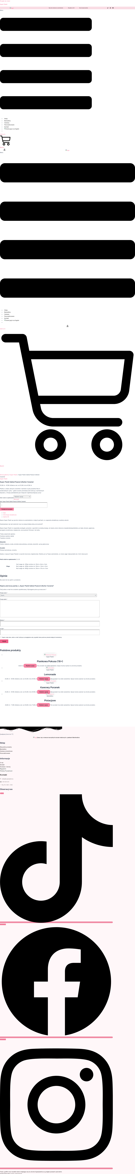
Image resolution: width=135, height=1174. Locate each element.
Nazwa (2, 620)
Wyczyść (16, 499)
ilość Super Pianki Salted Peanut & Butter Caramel (13, 501)
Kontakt (6, 127)
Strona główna (4, 474)
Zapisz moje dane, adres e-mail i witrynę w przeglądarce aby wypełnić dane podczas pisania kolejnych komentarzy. (32, 637)
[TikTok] (107, 8)
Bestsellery (7, 121)
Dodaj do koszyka (7, 509)
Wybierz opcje (30, 666)
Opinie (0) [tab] (6, 517)
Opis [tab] (4, 513)
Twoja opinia (3, 599)
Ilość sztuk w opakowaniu (7, 497)
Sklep (6, 118)
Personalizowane (9, 125)
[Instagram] (110, 8)
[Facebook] (113, 8)
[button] (46, 62)
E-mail (2, 628)
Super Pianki (3, 4)
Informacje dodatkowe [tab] (9, 515)
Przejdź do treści (5, 1)
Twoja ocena (3, 592)
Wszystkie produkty (6, 747)
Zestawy (6, 123)
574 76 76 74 (5, 781)
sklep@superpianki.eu (7, 779)
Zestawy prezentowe (6, 751)
